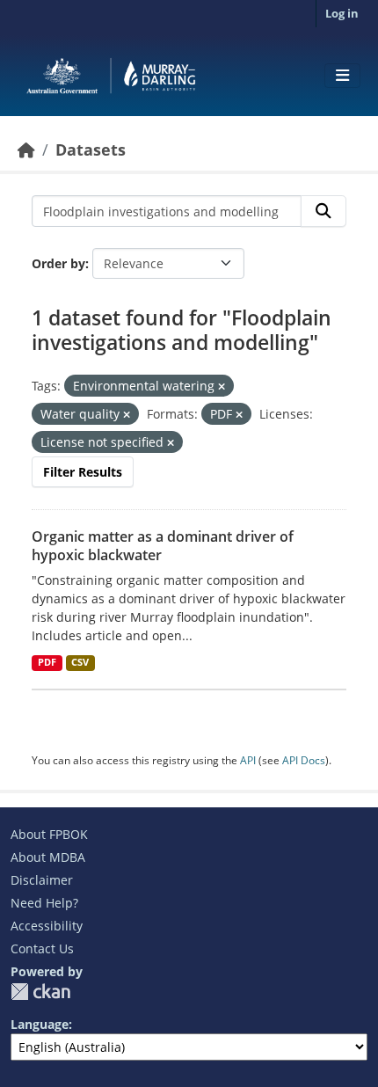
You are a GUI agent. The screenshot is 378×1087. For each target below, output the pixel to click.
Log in (342, 13)
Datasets (90, 149)
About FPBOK (49, 834)
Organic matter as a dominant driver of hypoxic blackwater (163, 546)
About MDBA (48, 857)
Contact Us (42, 948)
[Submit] (323, 211)
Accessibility (47, 925)
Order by (58, 263)
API (248, 760)
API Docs (303, 760)
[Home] (26, 149)
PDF (47, 662)
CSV (80, 662)
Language (40, 1024)
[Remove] (221, 386)
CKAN (40, 991)
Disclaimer (42, 880)
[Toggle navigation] (342, 75)
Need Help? (44, 902)
